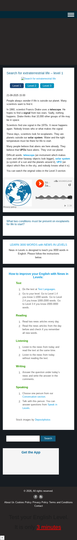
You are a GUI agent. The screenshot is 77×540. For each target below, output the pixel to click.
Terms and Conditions (61, 502)
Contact (38, 505)
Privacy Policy (40, 502)
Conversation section (33, 396)
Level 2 (32, 85)
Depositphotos (42, 419)
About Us (9, 502)
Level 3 (47, 85)
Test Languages (46, 289)
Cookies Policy (23, 502)
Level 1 (17, 85)
